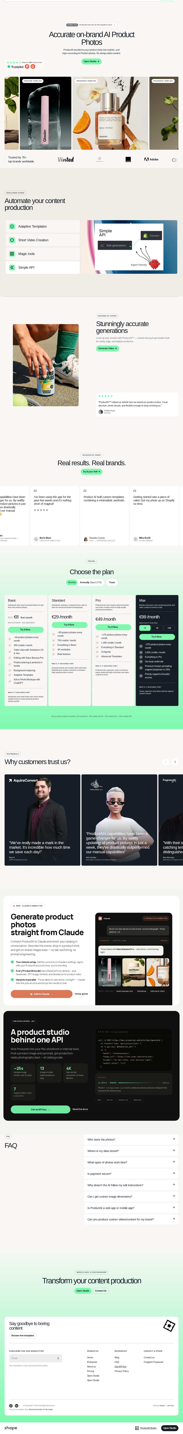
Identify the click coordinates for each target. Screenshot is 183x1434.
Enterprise (92, 1362)
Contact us (149, 1357)
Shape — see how (167, 1406)
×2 (157, 628)
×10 (169, 628)
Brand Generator (35, 1409)
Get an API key (40, 1109)
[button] (59, 6)
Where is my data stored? (103, 1151)
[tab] (43, 226)
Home (90, 1357)
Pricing (90, 1371)
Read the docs (80, 1109)
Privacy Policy (122, 1371)
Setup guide (81, 993)
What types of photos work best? (107, 1162)
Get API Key (121, 1366)
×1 (145, 628)
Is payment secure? (99, 1173)
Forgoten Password (153, 1362)
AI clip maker (48, 1409)
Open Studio (93, 1376)
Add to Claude (43, 994)
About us (91, 1366)
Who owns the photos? (101, 1139)
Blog (117, 1357)
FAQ (117, 1362)
